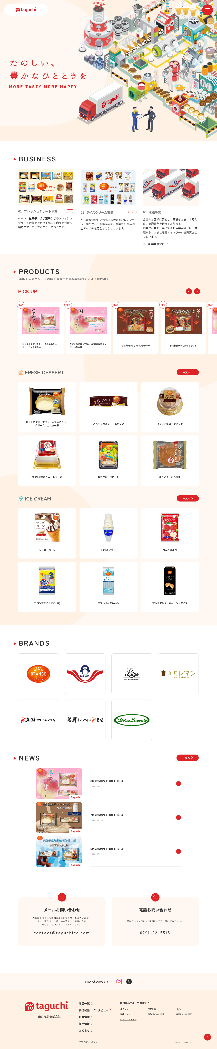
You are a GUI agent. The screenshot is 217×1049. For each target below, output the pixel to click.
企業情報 (84, 1017)
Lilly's (178, 1009)
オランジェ (125, 1009)
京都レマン (125, 1014)
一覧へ (186, 372)
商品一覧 (84, 1003)
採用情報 (84, 1024)
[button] (197, 291)
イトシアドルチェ (128, 1019)
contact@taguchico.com (62, 932)
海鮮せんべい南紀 (184, 1014)
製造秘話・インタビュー (94, 1010)
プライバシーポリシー (89, 1042)
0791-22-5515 (155, 932)
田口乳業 (152, 1009)
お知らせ (84, 1030)
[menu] (207, 9)
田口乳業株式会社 (154, 244)
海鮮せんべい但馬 (156, 1014)
